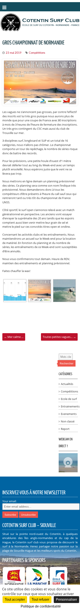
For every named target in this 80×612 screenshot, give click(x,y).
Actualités (67, 384)
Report (65, 429)
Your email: (9, 501)
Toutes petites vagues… (59, 337)
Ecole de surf (69, 399)
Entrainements (70, 406)
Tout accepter (15, 599)
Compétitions (37, 53)
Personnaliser (66, 599)
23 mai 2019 (14, 53)
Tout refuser (40, 599)
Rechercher (66, 363)
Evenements (69, 414)
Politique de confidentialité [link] (41, 606)
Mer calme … (13, 337)
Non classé (67, 421)
